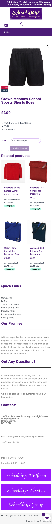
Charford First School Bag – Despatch (37, 190)
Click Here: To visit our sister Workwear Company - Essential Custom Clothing (29, 3)
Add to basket (20, 148)
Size (4, 140)
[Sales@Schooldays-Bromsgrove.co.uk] (6, 25)
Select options (12, 211)
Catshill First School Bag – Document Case (12, 251)
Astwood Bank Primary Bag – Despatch (37, 251)
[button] (47, 46)
